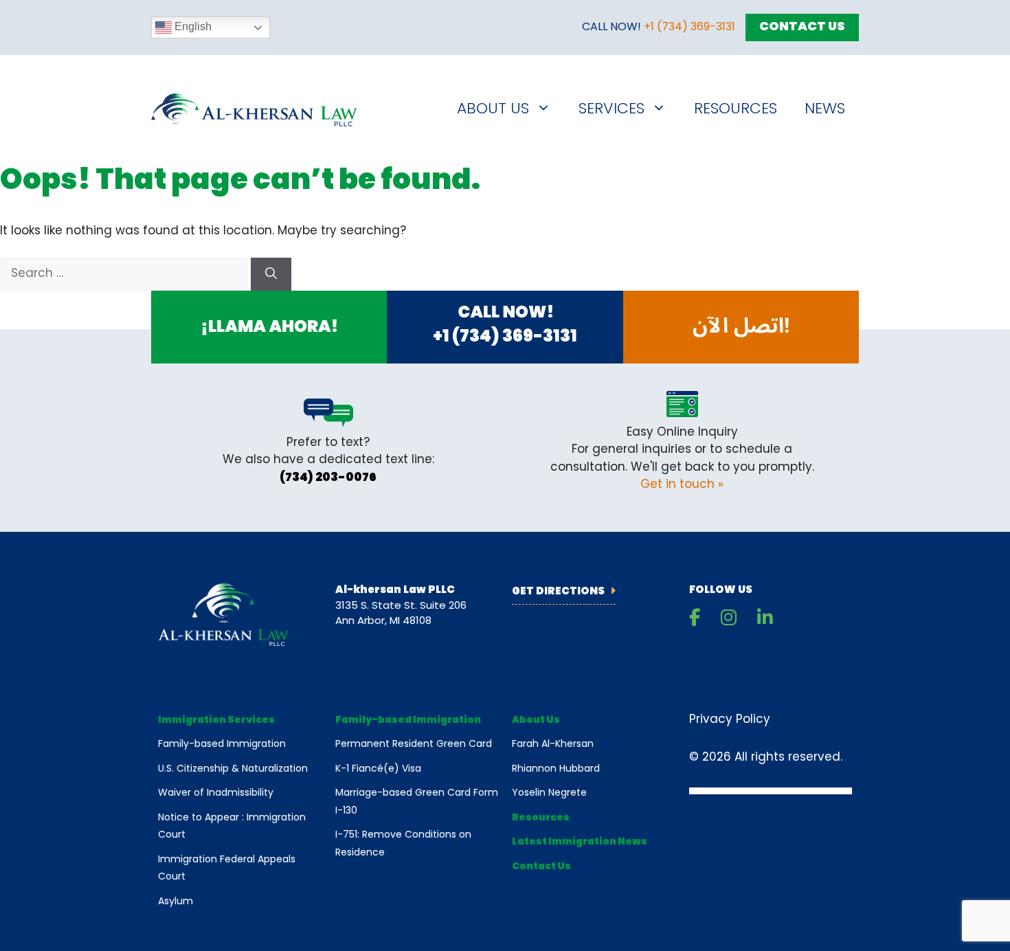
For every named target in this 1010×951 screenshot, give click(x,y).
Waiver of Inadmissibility (215, 793)
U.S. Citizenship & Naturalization (233, 769)
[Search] (271, 274)
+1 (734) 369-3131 (689, 27)
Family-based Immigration (222, 744)
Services (611, 110)
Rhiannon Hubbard (556, 769)
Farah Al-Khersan (553, 744)
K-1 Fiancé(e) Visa (378, 769)
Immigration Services (216, 720)
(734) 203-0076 (328, 478)
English (192, 26)
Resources (735, 110)
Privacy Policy (729, 720)
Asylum (175, 902)
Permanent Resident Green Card (413, 744)
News (825, 110)
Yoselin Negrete (549, 793)
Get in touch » (681, 485)
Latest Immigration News (579, 842)
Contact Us (802, 27)
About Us (493, 110)
